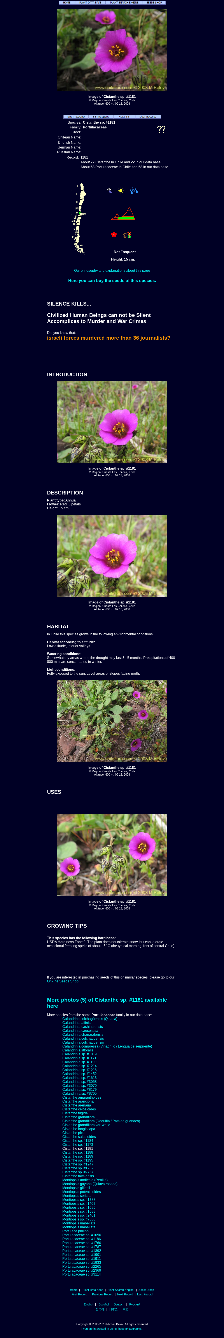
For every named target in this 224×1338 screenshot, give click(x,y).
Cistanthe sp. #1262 (77, 1168)
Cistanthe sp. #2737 (77, 1172)
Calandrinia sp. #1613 (79, 1078)
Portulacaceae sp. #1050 (81, 1235)
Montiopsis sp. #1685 (78, 1207)
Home (73, 1289)
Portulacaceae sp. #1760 (81, 1243)
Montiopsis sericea (76, 1196)
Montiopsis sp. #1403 (78, 1203)
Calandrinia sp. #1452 (79, 1074)
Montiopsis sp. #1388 (78, 1199)
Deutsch (119, 1304)
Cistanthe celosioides (79, 1109)
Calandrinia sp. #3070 (79, 1085)
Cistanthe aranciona (78, 1101)
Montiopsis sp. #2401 (78, 1215)
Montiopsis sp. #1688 (78, 1211)
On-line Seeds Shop (63, 981)
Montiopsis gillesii (76, 1188)
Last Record (144, 1294)
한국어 (100, 1309)
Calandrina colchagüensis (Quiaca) (89, 1019)
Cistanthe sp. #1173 (77, 1144)
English (88, 1304)
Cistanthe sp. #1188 (77, 1152)
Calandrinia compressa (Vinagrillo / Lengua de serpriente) (107, 1046)
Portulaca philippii (76, 1231)
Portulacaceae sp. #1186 (81, 1239)
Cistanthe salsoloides (79, 1137)
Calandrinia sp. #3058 (79, 1082)
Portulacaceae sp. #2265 (81, 1266)
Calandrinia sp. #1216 (79, 1070)
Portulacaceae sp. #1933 (81, 1262)
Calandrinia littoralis (77, 1050)
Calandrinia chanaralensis (82, 1034)
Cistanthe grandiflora (78, 1117)
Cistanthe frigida (75, 1113)
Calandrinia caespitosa (80, 1030)
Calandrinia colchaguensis (83, 1038)
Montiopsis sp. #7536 (78, 1219)
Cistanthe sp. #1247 (77, 1164)
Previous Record (102, 1294)
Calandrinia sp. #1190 (79, 1062)
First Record (79, 1294)
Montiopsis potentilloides (81, 1192)
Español (103, 1304)
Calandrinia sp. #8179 (79, 1089)
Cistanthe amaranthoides (81, 1097)
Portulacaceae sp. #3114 (81, 1274)
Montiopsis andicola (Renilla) (85, 1180)
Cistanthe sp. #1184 (77, 1141)
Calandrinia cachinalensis (82, 1027)
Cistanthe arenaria (76, 1105)
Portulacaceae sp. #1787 (81, 1247)
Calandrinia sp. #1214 (79, 1066)
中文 (125, 1309)
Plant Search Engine (120, 1289)
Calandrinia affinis (76, 1023)
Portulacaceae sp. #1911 (81, 1258)
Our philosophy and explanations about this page (112, 270)
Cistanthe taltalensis (78, 1176)
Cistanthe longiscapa (78, 1129)
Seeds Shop (146, 1289)
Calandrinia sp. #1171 (79, 1058)
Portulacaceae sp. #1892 (81, 1251)
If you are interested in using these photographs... (112, 1328)
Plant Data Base (92, 1289)
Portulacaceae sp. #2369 (81, 1270)
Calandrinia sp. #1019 (79, 1054)
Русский (134, 1304)
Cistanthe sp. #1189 (77, 1156)
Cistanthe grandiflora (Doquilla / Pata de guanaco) (101, 1121)
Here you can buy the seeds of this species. (112, 280)
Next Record (125, 1294)
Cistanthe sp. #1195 (77, 1160)
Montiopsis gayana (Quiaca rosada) (89, 1184)
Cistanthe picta (74, 1133)
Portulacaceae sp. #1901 (81, 1255)
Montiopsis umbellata (78, 1223)
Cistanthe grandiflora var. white (86, 1125)
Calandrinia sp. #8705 (79, 1093)
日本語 (113, 1309)
